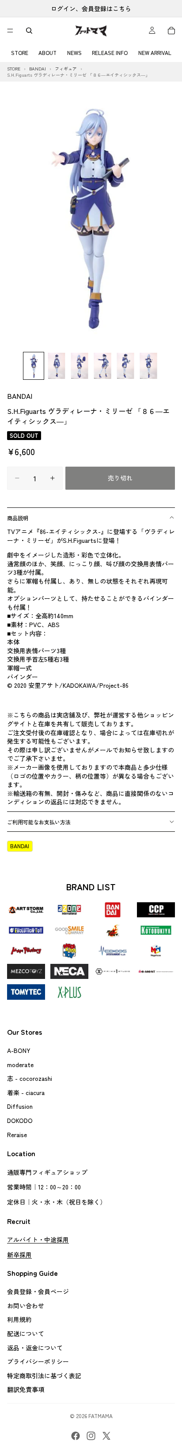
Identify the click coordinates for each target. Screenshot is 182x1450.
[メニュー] (10, 30)
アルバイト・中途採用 (38, 1239)
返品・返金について (35, 1347)
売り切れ (120, 477)
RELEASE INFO (110, 52)
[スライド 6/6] (148, 366)
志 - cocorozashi (29, 1078)
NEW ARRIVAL (154, 52)
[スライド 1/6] (33, 366)
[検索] (29, 30)
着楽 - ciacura (26, 1092)
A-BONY (18, 1050)
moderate (20, 1064)
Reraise (17, 1134)
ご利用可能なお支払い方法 (39, 822)
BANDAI (19, 395)
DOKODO (20, 1120)
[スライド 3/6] (79, 366)
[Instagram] (91, 1436)
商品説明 (17, 518)
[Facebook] (75, 1436)
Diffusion (20, 1106)
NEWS (74, 52)
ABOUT (47, 52)
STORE (19, 52)
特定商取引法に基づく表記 (44, 1375)
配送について (25, 1333)
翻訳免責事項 (25, 1389)
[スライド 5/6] (125, 366)
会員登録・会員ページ (38, 1291)
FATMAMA (100, 1415)
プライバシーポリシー (38, 1361)
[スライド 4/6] (102, 366)
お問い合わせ (25, 1305)
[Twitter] (106, 1436)
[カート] (171, 30)
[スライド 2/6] (56, 366)
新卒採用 (19, 1254)
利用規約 (19, 1319)
